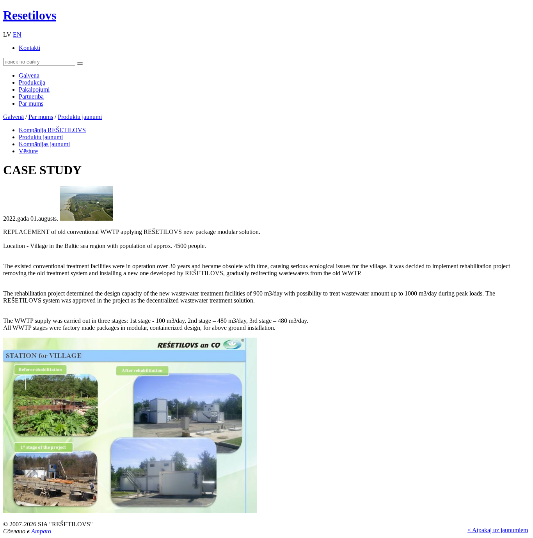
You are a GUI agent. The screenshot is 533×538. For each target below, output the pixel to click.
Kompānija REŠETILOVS (52, 130)
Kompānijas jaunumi (44, 144)
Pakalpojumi (34, 89)
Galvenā (29, 75)
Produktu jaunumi (80, 116)
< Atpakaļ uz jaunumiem (497, 530)
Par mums (31, 103)
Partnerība (31, 96)
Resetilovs (29, 15)
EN (17, 34)
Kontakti (29, 47)
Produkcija (32, 82)
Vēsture (28, 151)
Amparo (41, 531)
